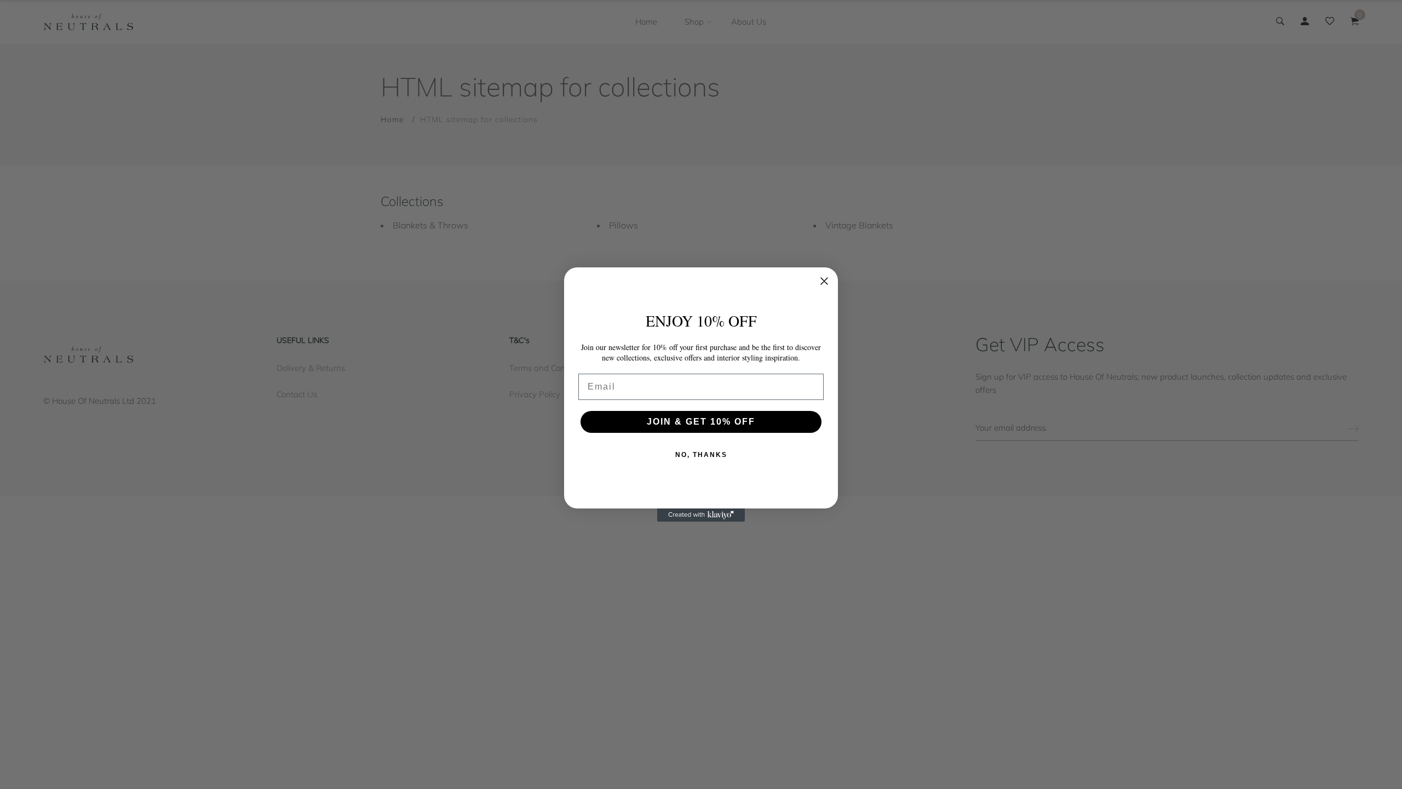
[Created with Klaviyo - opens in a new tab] (701, 515)
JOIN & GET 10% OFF (701, 421)
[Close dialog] (824, 281)
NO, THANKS (701, 455)
